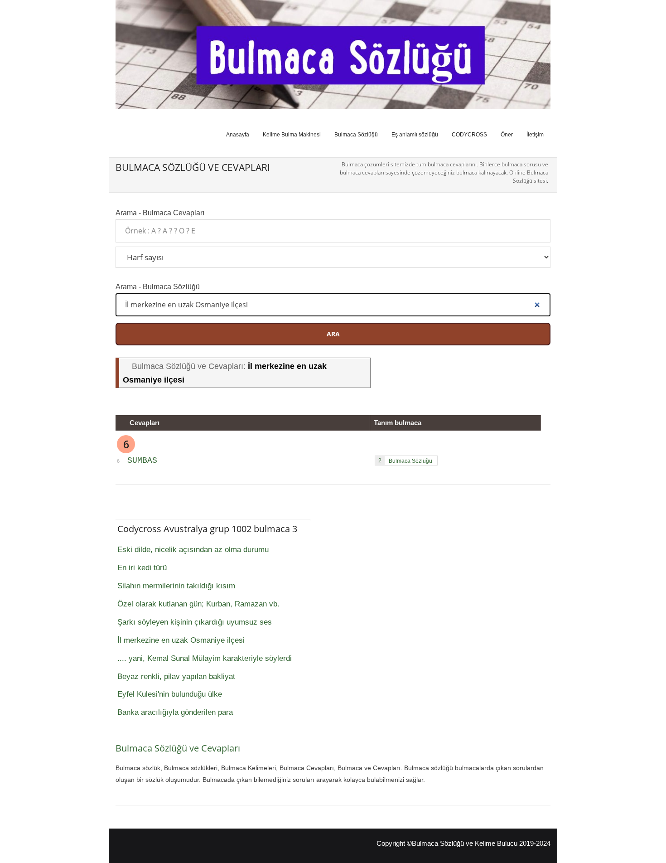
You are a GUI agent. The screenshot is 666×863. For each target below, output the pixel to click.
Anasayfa (237, 134)
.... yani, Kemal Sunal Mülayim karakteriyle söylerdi (204, 658)
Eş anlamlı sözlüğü (414, 134)
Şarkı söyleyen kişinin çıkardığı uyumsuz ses (194, 622)
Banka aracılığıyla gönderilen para (175, 712)
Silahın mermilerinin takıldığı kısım (176, 586)
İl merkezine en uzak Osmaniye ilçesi (181, 640)
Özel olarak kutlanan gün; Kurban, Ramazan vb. (198, 604)
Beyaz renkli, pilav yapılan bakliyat (176, 676)
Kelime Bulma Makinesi (292, 134)
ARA (333, 334)
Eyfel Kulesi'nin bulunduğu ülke (169, 694)
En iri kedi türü (142, 567)
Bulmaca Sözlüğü (356, 134)
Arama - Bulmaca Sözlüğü (158, 286)
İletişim (535, 134)
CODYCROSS (469, 134)
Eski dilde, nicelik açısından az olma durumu (193, 549)
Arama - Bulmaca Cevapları (160, 212)
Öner (507, 134)
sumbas (142, 460)
